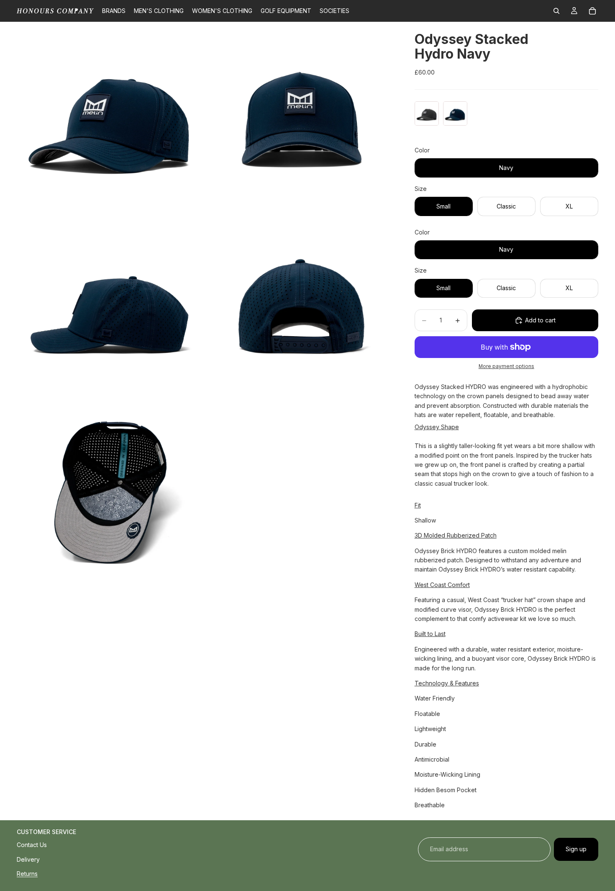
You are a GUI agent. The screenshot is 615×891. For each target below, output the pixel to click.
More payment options (506, 366)
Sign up (576, 848)
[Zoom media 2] (300, 116)
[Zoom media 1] (111, 116)
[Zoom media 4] (300, 306)
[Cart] (592, 11)
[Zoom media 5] (111, 496)
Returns (27, 873)
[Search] (556, 11)
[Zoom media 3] (111, 306)
